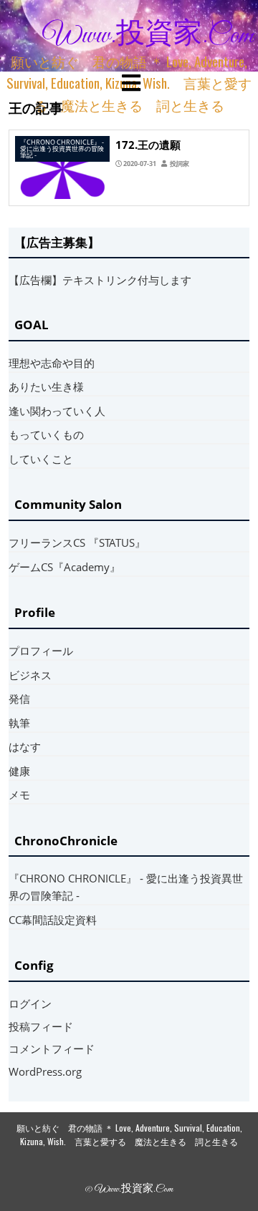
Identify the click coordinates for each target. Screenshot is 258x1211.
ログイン (30, 1003)
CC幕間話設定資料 (53, 920)
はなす (25, 746)
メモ (19, 794)
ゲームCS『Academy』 (64, 567)
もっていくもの (46, 434)
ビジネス (30, 675)
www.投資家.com (148, 35)
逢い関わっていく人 (57, 411)
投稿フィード (41, 1026)
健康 (19, 771)
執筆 (19, 723)
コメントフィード (52, 1048)
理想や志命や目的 (52, 363)
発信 (19, 698)
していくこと (41, 459)
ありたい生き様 (46, 386)
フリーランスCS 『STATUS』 (77, 542)
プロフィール (41, 650)
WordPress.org (45, 1071)
